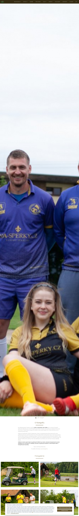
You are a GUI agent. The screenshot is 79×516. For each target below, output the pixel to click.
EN (76, 1)
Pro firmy (38, 1)
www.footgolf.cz (44, 448)
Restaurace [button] (17, 1)
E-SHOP (71, 1)
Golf (38, 417)
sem (32, 512)
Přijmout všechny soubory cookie (64, 507)
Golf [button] (44, 1)
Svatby (31, 1)
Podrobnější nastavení (15, 513)
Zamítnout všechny (64, 510)
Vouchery (57, 1)
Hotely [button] (25, 1)
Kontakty (65, 1)
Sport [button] (50, 1)
